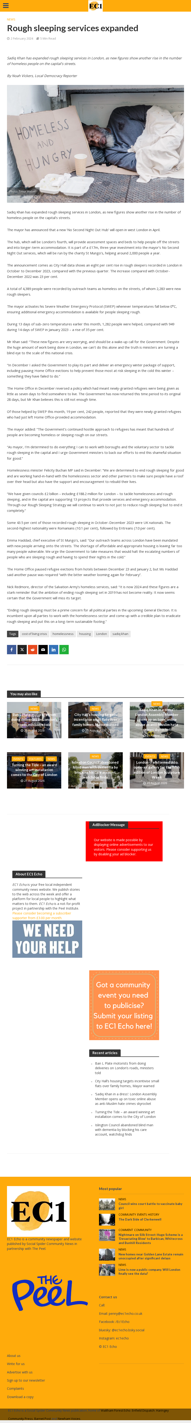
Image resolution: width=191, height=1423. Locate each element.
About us (13, 1355)
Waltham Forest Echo (115, 1410)
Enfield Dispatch (143, 1410)
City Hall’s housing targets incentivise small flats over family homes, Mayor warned (95, 719)
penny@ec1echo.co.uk (125, 1313)
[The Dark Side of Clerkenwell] (107, 1219)
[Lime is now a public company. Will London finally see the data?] (107, 1269)
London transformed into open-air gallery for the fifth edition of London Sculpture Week (157, 769)
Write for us (16, 1364)
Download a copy (20, 1397)
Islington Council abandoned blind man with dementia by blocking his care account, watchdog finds (95, 769)
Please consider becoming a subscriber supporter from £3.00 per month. (41, 915)
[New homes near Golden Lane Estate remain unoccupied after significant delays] (107, 1254)
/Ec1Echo (123, 1321)
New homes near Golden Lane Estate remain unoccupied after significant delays (151, 1256)
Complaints (15, 1388)
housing (85, 634)
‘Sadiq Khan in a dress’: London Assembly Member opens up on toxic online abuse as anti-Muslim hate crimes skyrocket (156, 720)
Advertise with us (20, 1372)
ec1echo (122, 1338)
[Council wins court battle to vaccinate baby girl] (107, 1204)
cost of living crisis (34, 634)
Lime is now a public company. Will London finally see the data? (149, 1272)
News (11, 19)
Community (127, 1215)
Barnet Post (42, 1418)
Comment (126, 1230)
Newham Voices (69, 1418)
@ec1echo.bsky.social (128, 1330)
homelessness (63, 634)
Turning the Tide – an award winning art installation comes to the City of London (34, 770)
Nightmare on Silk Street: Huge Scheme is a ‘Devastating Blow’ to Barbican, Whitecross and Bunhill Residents (151, 1239)
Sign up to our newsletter (26, 1380)
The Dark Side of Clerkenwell (140, 1219)
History (153, 1215)
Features (35, 759)
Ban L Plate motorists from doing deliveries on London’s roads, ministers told (34, 719)
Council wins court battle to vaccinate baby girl (150, 1206)
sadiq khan (120, 634)
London (101, 634)
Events (18, 759)
